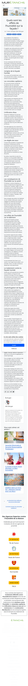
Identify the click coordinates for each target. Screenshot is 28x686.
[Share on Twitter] (13, 392)
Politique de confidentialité (14, 636)
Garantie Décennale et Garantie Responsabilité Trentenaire (13, 447)
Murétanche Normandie (14, 657)
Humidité (14, 34)
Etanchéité (9, 34)
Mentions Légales (14, 639)
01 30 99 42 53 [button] (14, 539)
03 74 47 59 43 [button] (14, 554)
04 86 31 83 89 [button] (14, 583)
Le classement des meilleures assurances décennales (14, 501)
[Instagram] (17, 642)
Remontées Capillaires (14, 674)
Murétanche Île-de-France (14, 652)
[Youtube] (14, 642)
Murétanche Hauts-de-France (14, 654)
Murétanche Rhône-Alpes (14, 663)
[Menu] (3, 5)
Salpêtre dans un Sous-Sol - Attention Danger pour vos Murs (13, 489)
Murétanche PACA (14, 660)
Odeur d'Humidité (14, 679)
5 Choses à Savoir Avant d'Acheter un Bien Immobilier (13, 468)
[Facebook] (10, 642)
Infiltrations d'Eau (14, 672)
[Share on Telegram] (11, 392)
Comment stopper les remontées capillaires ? (14, 507)
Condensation (14, 682)
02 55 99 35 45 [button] (14, 568)
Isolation (19, 34)
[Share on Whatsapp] (8, 392)
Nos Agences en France (14, 649)
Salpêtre (14, 677)
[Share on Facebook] (5, 392)
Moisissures (14, 669)
